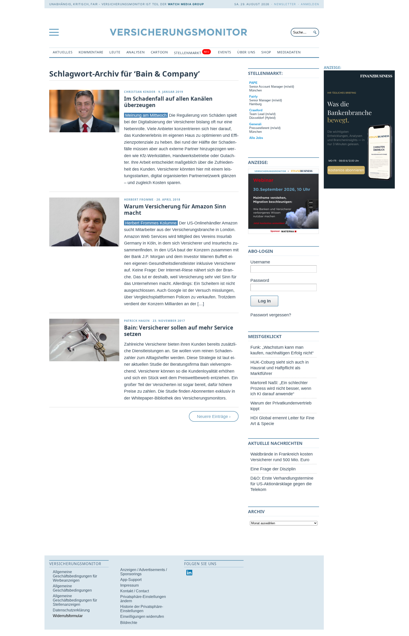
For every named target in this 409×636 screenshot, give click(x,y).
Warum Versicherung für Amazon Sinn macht (175, 209)
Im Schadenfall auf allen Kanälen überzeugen (168, 102)
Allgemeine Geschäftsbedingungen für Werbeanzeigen (75, 576)
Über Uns (246, 52)
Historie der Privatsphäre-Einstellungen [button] (141, 609)
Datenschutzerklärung (71, 610)
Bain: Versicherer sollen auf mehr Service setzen (178, 331)
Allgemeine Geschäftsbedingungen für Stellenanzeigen (75, 600)
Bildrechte (128, 623)
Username (260, 261)
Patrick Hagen (137, 321)
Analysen (135, 52)
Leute (114, 52)
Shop (266, 52)
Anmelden (310, 4)
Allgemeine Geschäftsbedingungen (72, 588)
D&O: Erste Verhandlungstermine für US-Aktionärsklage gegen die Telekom (281, 484)
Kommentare (91, 52)
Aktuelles (63, 52)
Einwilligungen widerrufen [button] (142, 617)
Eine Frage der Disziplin (273, 468)
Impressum (129, 585)
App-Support (131, 580)
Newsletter (285, 4)
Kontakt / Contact (134, 591)
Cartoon (159, 52)
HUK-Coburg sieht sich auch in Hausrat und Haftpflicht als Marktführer (279, 368)
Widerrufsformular (68, 616)
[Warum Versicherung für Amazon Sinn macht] (84, 222)
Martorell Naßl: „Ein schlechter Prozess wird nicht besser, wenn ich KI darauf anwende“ (280, 388)
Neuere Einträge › (214, 416)
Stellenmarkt (191, 52)
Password (259, 280)
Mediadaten (289, 52)
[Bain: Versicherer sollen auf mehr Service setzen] (84, 340)
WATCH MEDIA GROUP (186, 4)
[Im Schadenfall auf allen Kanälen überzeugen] (84, 111)
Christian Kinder (140, 92)
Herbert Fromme (139, 200)
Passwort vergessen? (270, 314)
